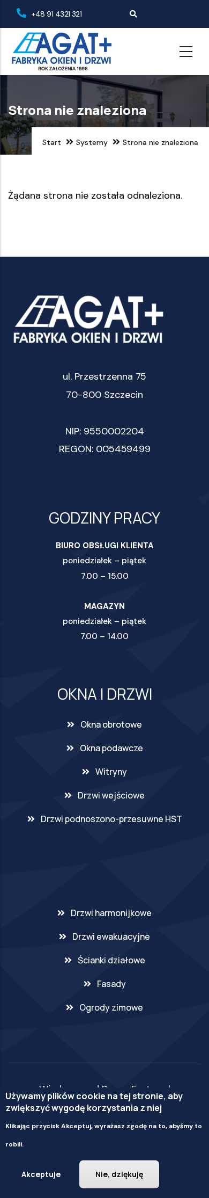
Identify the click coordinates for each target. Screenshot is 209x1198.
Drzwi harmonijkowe (111, 913)
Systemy (92, 142)
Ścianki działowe (111, 960)
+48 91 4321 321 (56, 14)
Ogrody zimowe (111, 1007)
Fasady (111, 984)
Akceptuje (41, 1174)
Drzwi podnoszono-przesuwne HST (111, 819)
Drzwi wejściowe (111, 795)
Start (51, 142)
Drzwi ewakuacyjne (111, 936)
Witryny (111, 772)
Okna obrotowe (111, 724)
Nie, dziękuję (119, 1174)
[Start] (61, 51)
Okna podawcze (111, 748)
